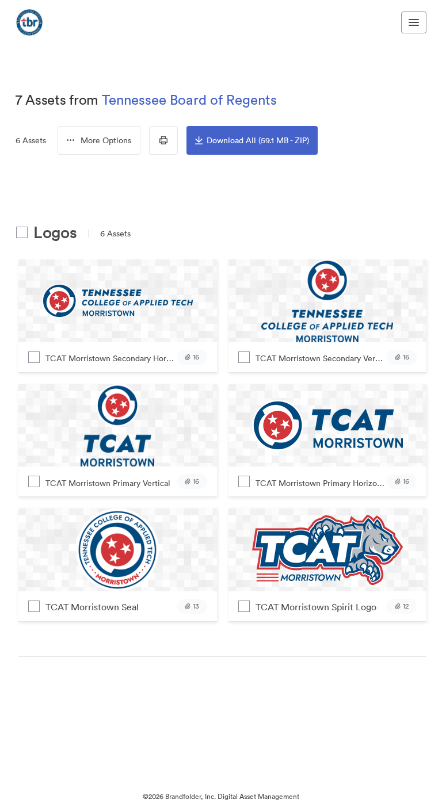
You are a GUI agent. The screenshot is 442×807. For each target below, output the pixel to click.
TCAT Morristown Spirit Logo (316, 607)
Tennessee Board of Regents (189, 99)
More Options (106, 140)
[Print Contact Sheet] (163, 140)
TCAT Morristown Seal (92, 607)
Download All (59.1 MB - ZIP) (258, 140)
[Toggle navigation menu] (413, 22)
